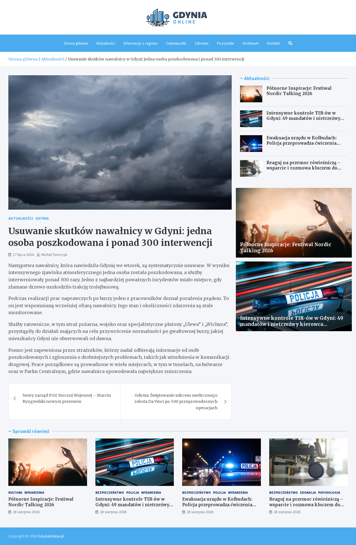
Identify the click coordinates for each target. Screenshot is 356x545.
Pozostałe (225, 43)
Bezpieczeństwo (109, 492)
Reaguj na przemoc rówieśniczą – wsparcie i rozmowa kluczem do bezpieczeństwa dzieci (303, 168)
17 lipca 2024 (23, 254)
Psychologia (329, 492)
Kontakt (273, 43)
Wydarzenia (34, 492)
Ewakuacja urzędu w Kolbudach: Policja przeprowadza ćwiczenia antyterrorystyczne (301, 143)
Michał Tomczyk (54, 254)
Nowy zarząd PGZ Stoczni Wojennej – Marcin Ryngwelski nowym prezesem (67, 398)
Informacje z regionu (140, 43)
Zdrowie (202, 43)
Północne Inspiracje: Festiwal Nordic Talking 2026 (299, 91)
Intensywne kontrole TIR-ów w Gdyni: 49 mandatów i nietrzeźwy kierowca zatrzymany (303, 118)
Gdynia (42, 218)
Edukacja (308, 492)
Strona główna (76, 43)
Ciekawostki (176, 43)
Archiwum (251, 43)
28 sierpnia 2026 (26, 511)
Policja (132, 492)
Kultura (15, 492)
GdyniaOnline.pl (51, 536)
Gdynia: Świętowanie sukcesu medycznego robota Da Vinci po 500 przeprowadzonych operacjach (175, 401)
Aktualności (105, 43)
